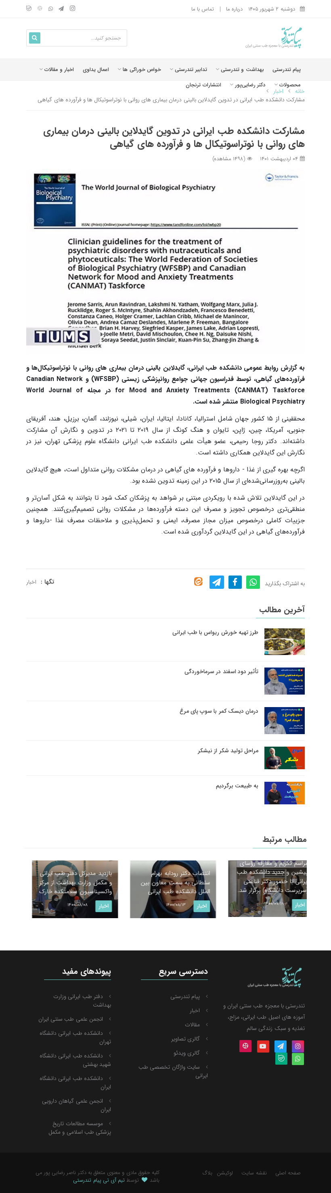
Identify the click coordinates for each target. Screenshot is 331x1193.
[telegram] (61, 9)
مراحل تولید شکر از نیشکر (228, 750)
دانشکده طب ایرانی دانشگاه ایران (75, 1082)
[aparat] (39, 9)
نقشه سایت (253, 1173)
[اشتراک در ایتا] (198, 582)
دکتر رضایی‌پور (249, 85)
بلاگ (207, 1173)
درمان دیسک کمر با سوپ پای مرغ (219, 711)
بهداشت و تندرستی (241, 69)
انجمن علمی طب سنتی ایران (70, 1019)
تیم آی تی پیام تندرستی (99, 1180)
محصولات (289, 85)
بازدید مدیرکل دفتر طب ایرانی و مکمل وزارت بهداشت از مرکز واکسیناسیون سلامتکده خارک (68, 882)
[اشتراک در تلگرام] (216, 582)
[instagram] (72, 9)
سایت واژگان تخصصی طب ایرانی (173, 1071)
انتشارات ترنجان (203, 85)
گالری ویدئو (187, 1053)
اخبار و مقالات (58, 69)
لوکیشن (225, 1173)
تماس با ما (202, 9)
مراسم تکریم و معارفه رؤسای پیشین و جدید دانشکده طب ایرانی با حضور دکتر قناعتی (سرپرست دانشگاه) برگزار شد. (265, 877)
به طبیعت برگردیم (237, 785)
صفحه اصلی (288, 1173)
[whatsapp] (50, 9)
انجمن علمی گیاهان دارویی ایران (76, 1105)
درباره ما (234, 9)
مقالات (192, 1024)
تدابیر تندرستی (190, 69)
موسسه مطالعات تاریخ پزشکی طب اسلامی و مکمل (79, 1127)
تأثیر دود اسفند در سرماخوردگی (221, 671)
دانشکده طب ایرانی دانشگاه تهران (75, 1037)
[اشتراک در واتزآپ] (253, 582)
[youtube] (263, 1046)
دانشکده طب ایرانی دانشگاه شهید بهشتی (75, 1060)
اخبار (31, 582)
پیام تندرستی (286, 69)
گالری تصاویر (185, 1038)
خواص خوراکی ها (141, 69)
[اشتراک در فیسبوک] (235, 582)
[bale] (28, 9)
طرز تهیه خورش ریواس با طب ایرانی (215, 632)
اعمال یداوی (96, 69)
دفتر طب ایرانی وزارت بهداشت (82, 1000)
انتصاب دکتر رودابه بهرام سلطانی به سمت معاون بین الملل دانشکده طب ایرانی (168, 882)
